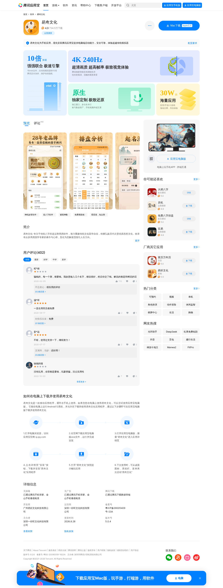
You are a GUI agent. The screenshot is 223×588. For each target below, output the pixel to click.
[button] (29, 5)
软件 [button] (32, 14)
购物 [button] (190, 312)
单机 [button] (190, 296)
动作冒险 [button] (171, 304)
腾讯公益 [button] (82, 550)
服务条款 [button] (52, 550)
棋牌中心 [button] (152, 312)
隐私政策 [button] (68, 531)
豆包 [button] (171, 339)
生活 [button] (171, 312)
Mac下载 (181, 25)
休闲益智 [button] (190, 304)
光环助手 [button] (152, 331)
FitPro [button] (191, 347)
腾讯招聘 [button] (72, 550)
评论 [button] (37, 123)
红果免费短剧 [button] (191, 331)
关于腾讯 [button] (27, 550)
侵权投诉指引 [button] (123, 550)
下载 (190, 206)
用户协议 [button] (135, 550)
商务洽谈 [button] (62, 550)
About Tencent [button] (40, 550)
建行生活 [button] (190, 339)
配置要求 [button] (192, 43)
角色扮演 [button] (152, 304)
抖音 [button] (152, 339)
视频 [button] (171, 296)
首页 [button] (25, 14)
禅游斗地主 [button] (152, 347)
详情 (189, 193)
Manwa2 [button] (171, 347)
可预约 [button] (152, 296)
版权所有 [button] (92, 550)
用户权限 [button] (101, 550)
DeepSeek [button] (171, 331)
